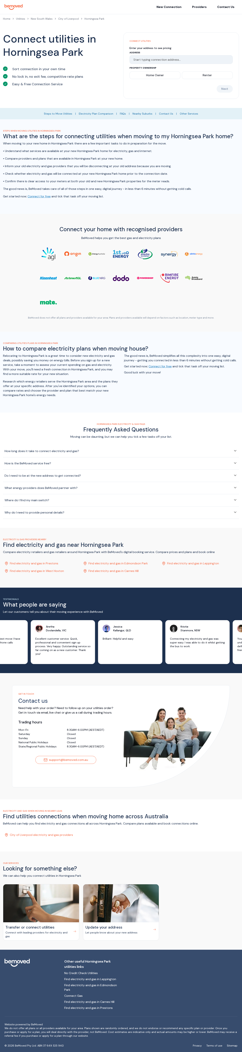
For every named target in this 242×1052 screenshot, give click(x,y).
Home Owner (155, 75)
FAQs (123, 113)
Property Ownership (143, 67)
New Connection (169, 7)
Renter (207, 75)
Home (6, 18)
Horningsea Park (94, 18)
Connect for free (39, 196)
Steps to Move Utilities (58, 113)
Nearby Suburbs (142, 113)
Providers (199, 7)
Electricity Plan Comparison (96, 113)
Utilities (20, 18)
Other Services (189, 113)
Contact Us (225, 7)
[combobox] (179, 59)
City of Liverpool (68, 18)
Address (135, 52)
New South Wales (42, 18)
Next (224, 89)
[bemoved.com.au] (31, 963)
